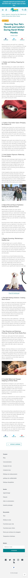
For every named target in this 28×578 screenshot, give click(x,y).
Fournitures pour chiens (9, 528)
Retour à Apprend (15, 444)
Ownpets (16, 572)
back (6, 20)
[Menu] (2, 9)
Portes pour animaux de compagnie (12, 532)
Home (3, 14)
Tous (4, 516)
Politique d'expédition (8, 482)
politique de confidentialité (10, 478)
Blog (4, 458)
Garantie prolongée (8, 505)
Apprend (8, 14)
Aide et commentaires (8, 501)
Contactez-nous (7, 470)
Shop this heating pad (14, 293)
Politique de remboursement (10, 474)
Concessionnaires (7, 462)
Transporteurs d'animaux (9, 536)
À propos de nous (7, 466)
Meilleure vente (7, 520)
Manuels (5, 497)
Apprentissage (6, 493)
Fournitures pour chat (8, 524)
